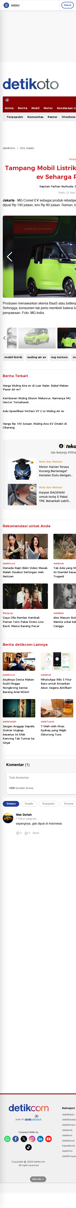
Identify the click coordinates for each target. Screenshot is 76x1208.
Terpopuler (15, 117)
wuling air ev (36, 357)
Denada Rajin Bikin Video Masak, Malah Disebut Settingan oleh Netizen (25, 572)
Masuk (67, 5)
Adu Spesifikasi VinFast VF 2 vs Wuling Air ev (33, 411)
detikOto (9, 148)
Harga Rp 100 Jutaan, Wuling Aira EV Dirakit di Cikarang (35, 425)
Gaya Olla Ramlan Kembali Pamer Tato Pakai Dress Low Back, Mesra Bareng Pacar (23, 621)
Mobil (35, 108)
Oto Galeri (27, 148)
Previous (9, 256)
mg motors (59, 357)
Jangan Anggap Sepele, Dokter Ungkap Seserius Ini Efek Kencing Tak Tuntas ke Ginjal (19, 734)
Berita (22, 108)
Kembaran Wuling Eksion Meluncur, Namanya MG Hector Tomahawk (37, 400)
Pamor (52, 117)
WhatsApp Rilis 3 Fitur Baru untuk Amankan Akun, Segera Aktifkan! (56, 683)
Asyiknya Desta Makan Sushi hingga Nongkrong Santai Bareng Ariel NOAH (18, 686)
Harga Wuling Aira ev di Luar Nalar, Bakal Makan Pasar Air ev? (35, 387)
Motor (48, 108)
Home (9, 108)
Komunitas (35, 117)
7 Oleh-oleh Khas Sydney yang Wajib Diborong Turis (53, 730)
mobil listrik (13, 357)
